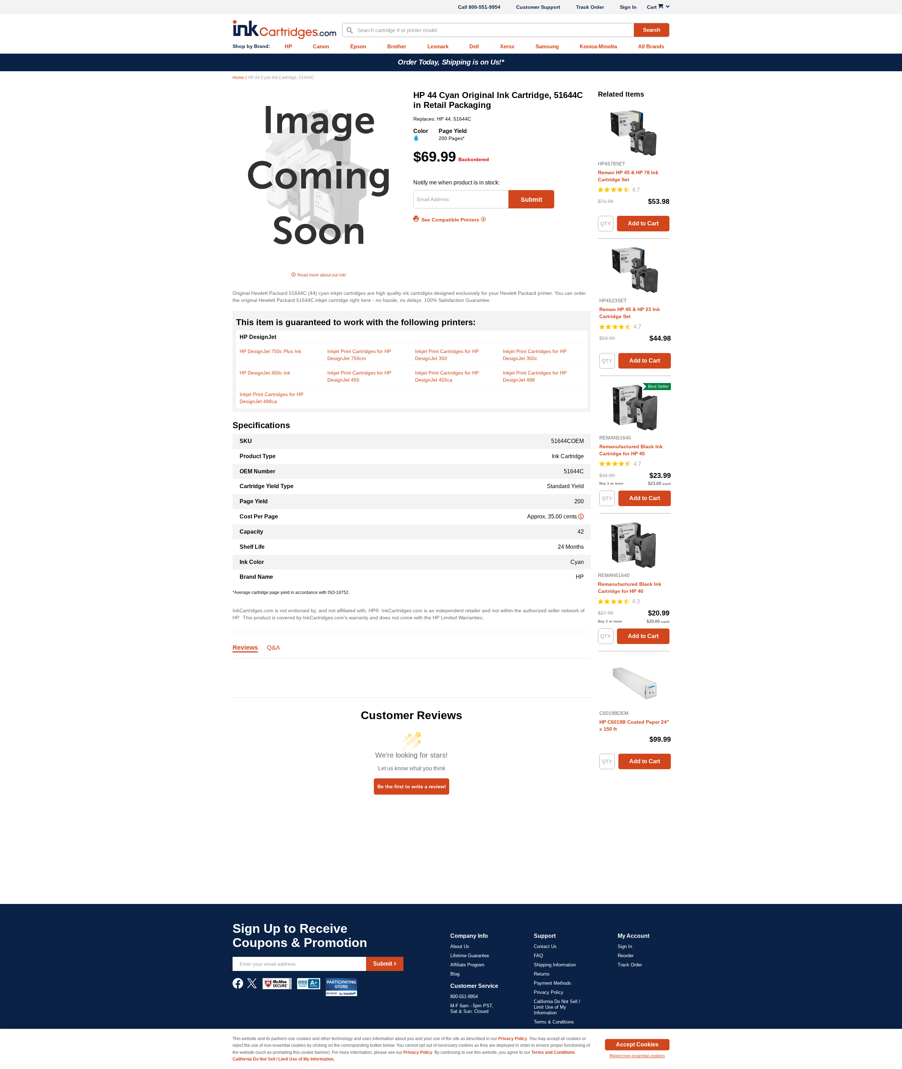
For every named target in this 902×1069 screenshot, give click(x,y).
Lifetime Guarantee (469, 955)
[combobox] (505, 30)
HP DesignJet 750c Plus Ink (270, 351)
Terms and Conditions (553, 1052)
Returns (542, 974)
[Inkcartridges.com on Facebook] (238, 987)
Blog (454, 974)
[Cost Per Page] (581, 517)
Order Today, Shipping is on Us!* (451, 62)
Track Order (590, 7)
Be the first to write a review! (411, 786)
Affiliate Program (467, 964)
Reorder (626, 955)
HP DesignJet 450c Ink (265, 373)
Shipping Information (555, 964)
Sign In (628, 7)
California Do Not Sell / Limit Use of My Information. (283, 1059)
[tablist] (412, 651)
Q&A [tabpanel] (273, 648)
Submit (531, 199)
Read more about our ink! (321, 275)
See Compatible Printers (450, 220)
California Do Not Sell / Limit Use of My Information (557, 1007)
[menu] (451, 47)
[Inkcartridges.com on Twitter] (252, 987)
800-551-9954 (484, 7)
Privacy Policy (548, 992)
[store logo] (284, 29)
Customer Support (538, 7)
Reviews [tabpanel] (245, 648)
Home (239, 77)
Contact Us (545, 946)
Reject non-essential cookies (637, 1055)
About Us (459, 946)
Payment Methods (552, 983)
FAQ (538, 955)
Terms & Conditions (554, 1022)
